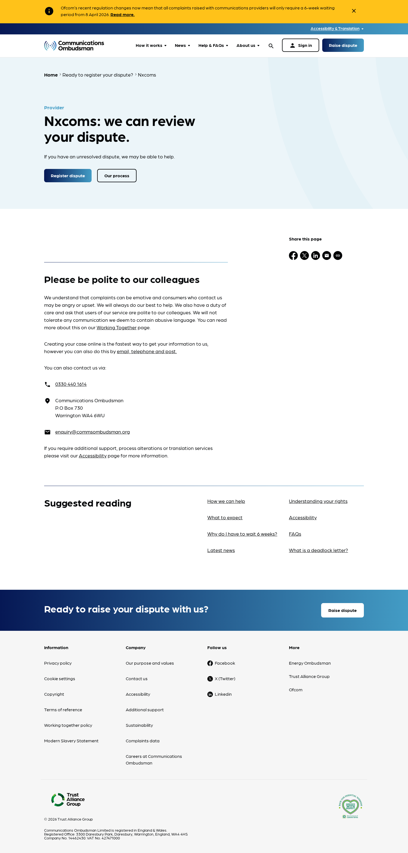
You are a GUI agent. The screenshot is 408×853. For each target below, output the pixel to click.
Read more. (122, 14)
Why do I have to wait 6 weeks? (242, 533)
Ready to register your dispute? (97, 74)
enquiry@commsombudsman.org (92, 431)
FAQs (295, 533)
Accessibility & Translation (335, 28)
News (180, 45)
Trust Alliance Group (309, 676)
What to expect (225, 517)
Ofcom (296, 689)
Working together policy (68, 725)
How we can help (226, 501)
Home (51, 74)
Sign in (300, 45)
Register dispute (68, 175)
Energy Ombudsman (310, 663)
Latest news (221, 550)
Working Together (117, 327)
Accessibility (93, 455)
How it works (149, 45)
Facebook (225, 663)
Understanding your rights (318, 501)
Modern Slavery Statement (71, 740)
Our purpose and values (150, 663)
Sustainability (139, 725)
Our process (116, 175)
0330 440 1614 (71, 384)
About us (245, 45)
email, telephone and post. (147, 351)
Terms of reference (63, 709)
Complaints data (143, 740)
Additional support (145, 709)
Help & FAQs (211, 45)
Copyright (54, 694)
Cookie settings (59, 678)
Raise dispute (343, 45)
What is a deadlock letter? (318, 550)
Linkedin (223, 694)
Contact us (137, 678)
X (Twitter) (225, 678)
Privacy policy (58, 663)
